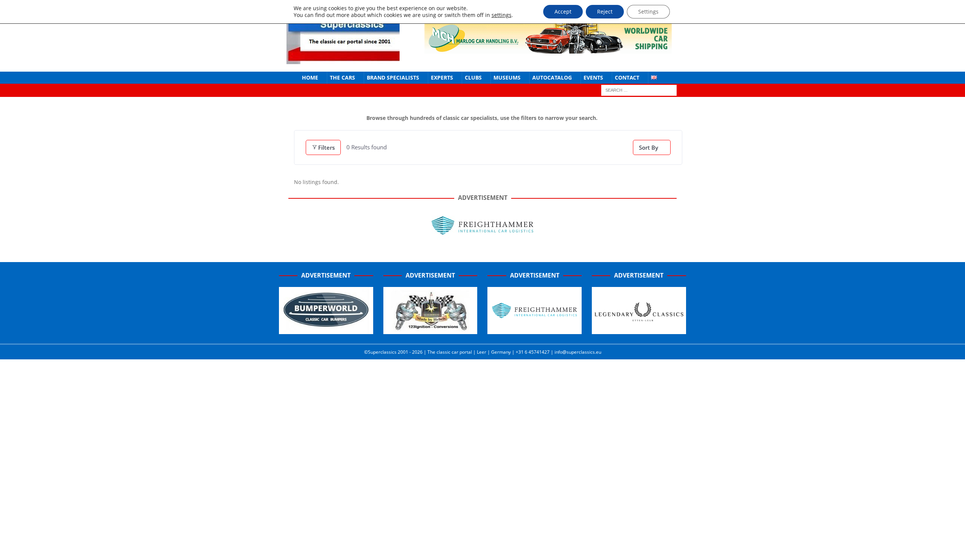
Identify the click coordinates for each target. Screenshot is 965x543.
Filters (326, 147)
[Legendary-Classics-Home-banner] (639, 330)
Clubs (473, 77)
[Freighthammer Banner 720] (482, 238)
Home (310, 77)
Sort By (648, 147)
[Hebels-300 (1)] (430, 330)
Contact (627, 77)
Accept (562, 11)
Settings (648, 11)
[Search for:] (639, 90)
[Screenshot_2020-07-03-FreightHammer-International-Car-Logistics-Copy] (534, 330)
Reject (605, 11)
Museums (507, 77)
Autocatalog (552, 77)
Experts (442, 77)
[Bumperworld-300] (326, 330)
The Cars (342, 77)
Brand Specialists (393, 77)
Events (593, 77)
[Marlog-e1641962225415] (548, 48)
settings (502, 15)
